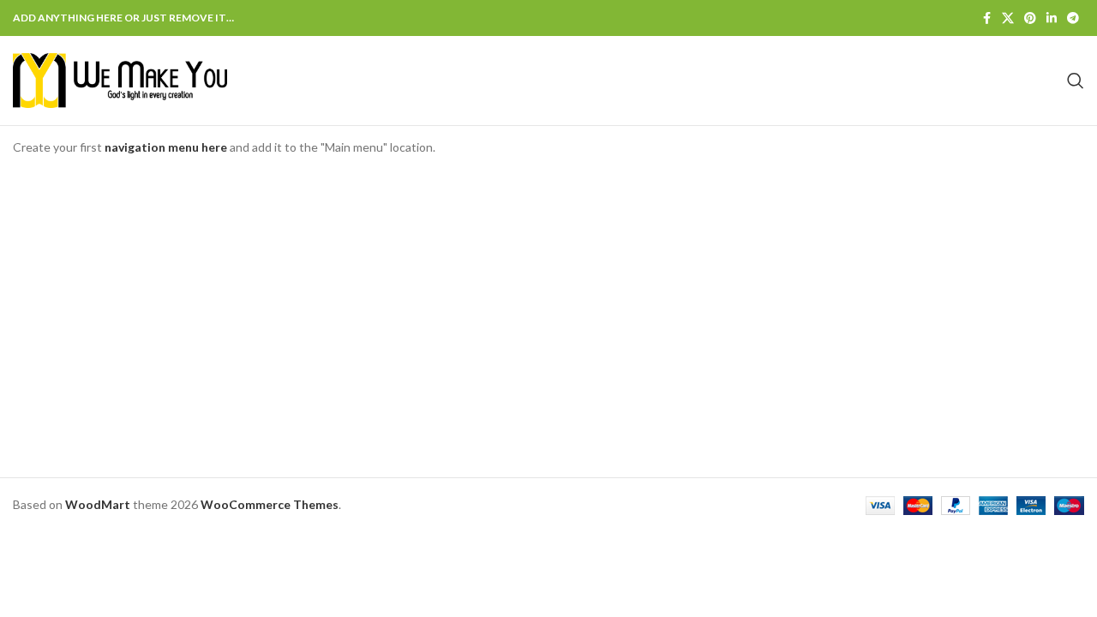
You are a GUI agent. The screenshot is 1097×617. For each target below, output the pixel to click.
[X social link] (1008, 18)
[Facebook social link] (986, 18)
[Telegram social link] (1073, 18)
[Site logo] (120, 79)
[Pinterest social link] (1030, 18)
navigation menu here (166, 147)
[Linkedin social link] (1051, 18)
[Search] (1075, 80)
